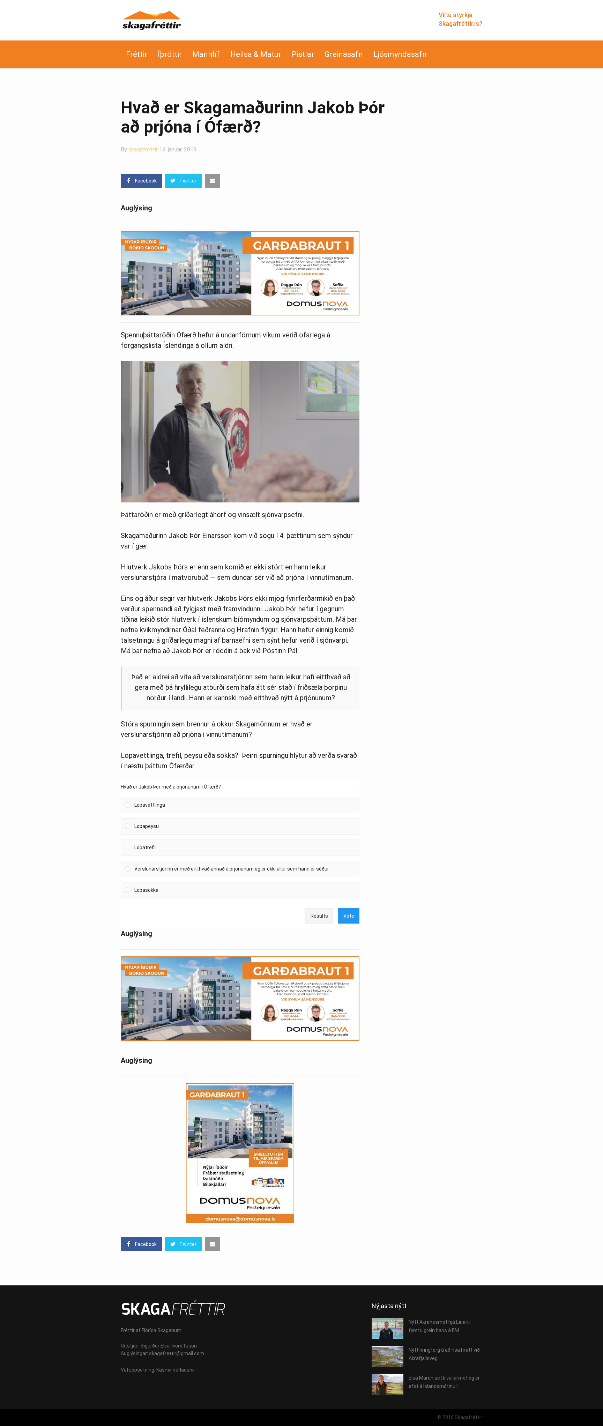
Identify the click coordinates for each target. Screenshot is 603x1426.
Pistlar (303, 54)
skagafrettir (143, 149)
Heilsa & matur (255, 54)
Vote (348, 916)
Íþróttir (170, 54)
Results (319, 916)
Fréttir (136, 54)
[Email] (212, 181)
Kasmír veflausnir (175, 1370)
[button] (245, 805)
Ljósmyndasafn (400, 54)
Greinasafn (344, 54)
